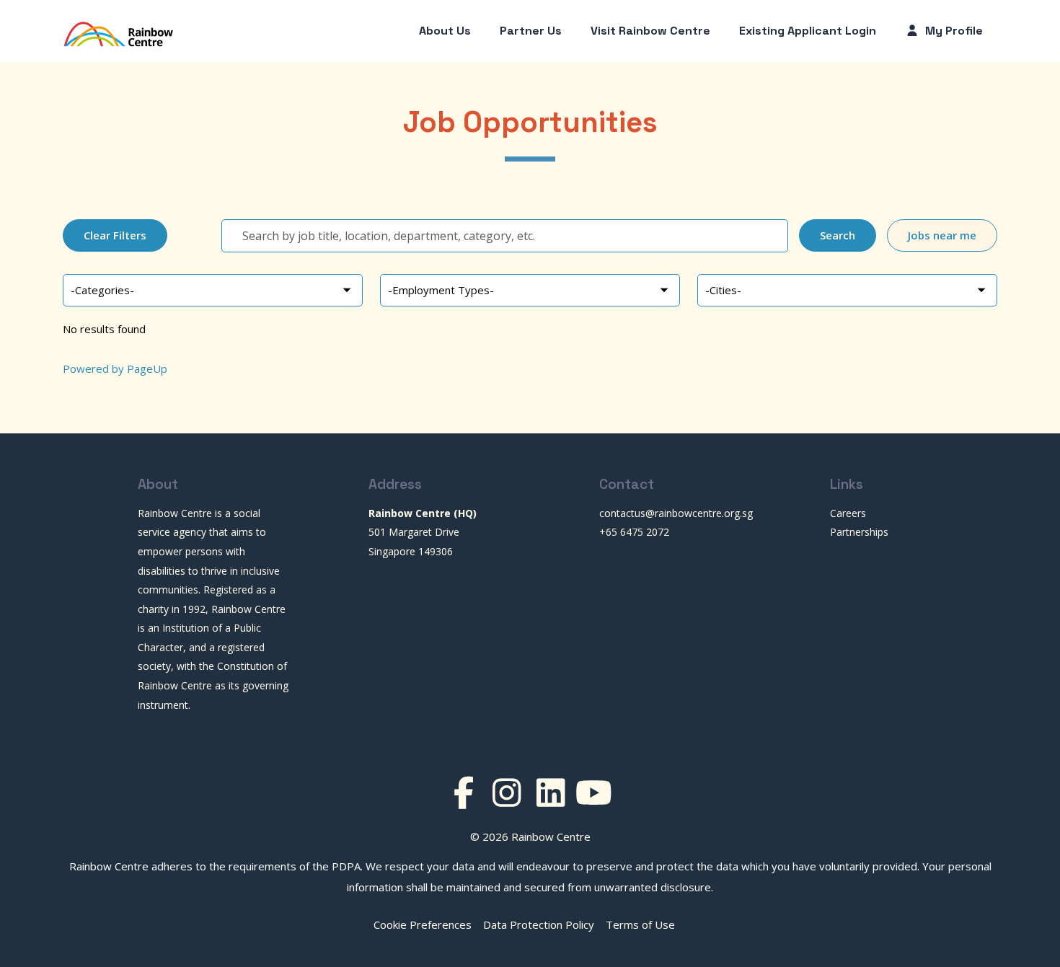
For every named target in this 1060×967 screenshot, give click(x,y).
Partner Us (531, 30)
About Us (445, 30)
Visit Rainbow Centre (650, 30)
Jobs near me (942, 235)
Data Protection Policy (538, 924)
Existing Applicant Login (807, 30)
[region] (530, 333)
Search (837, 235)
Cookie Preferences (423, 924)
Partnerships (859, 532)
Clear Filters (115, 235)
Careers (848, 513)
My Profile (952, 30)
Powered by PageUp (115, 368)
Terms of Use (640, 924)
